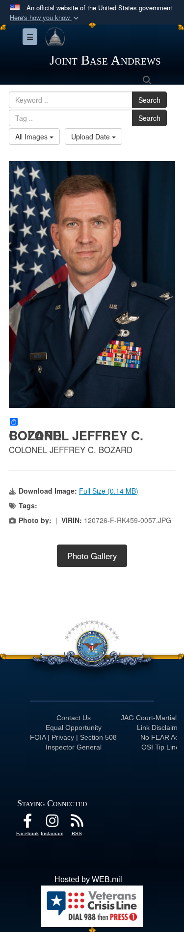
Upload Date (91, 136)
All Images (32, 136)
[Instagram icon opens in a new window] (52, 823)
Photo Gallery (92, 556)
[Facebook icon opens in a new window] (27, 823)
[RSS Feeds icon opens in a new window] (76, 823)
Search (149, 100)
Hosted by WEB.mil (88, 879)
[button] (45, 18)
